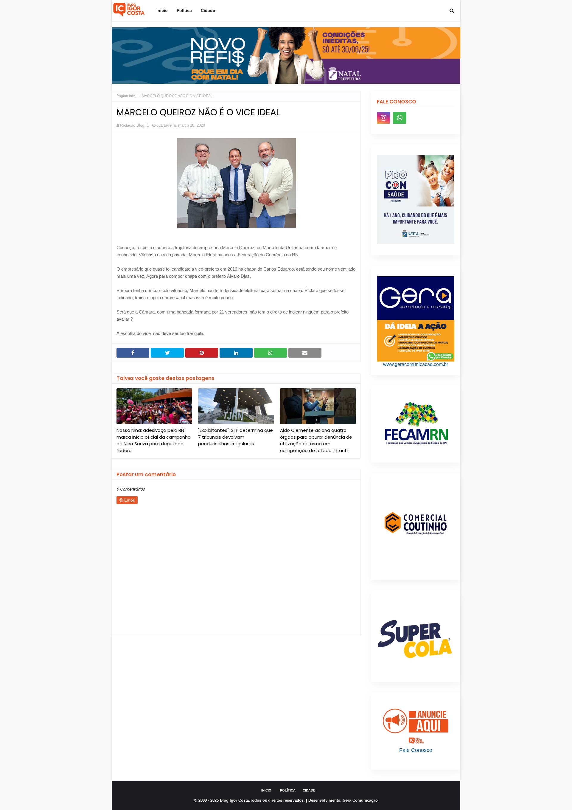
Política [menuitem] (184, 10)
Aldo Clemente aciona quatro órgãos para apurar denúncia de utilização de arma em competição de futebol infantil (316, 440)
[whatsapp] (399, 118)
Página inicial (127, 96)
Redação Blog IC (134, 125)
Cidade (309, 790)
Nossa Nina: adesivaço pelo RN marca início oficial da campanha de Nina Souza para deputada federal (153, 440)
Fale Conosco (415, 750)
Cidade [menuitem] (208, 10)
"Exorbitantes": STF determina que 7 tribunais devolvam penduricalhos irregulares (235, 437)
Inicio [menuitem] (162, 10)
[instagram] (383, 118)
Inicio (266, 790)
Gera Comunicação (360, 800)
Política (288, 790)
